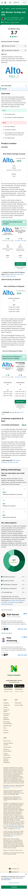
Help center (18, 703)
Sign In (16, 2)
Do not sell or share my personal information (7, 760)
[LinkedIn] (26, 613)
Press (4, 728)
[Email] (24, 613)
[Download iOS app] (8, 686)
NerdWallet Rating (19, 240)
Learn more (21, 264)
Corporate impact (6, 710)
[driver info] (22, 247)
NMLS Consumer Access (9, 786)
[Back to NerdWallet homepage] (2, 8)
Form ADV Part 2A (13, 824)
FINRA (16, 821)
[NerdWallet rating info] (12, 241)
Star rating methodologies (7, 722)
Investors (6, 732)
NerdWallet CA (15, 872)
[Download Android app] (19, 686)
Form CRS (5, 824)
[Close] (26, 874)
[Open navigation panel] (2, 2)
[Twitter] (22, 637)
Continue (14, 887)
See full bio (22, 629)
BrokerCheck (17, 828)
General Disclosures (17, 827)
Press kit (5, 730)
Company (6, 703)
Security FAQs (19, 705)
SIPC (20, 821)
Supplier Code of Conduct (8, 744)
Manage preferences (14, 882)
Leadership (6, 705)
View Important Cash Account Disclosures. (12, 835)
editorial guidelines (7, 604)
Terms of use (6, 740)
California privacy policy (7, 750)
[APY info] (25, 391)
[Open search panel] (10, 2)
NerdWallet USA (15, 868)
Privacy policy (7, 747)
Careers (5, 707)
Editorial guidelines (6, 718)
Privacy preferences (6, 754)
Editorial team (7, 725)
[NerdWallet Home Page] (5, 2)
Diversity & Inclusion (6, 714)
